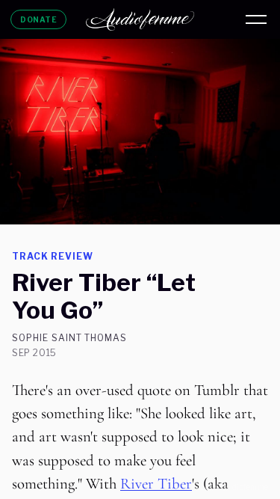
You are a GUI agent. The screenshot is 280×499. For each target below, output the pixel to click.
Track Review (52, 256)
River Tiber (156, 483)
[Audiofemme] (140, 19)
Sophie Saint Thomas (69, 338)
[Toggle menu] (256, 19)
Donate (38, 19)
